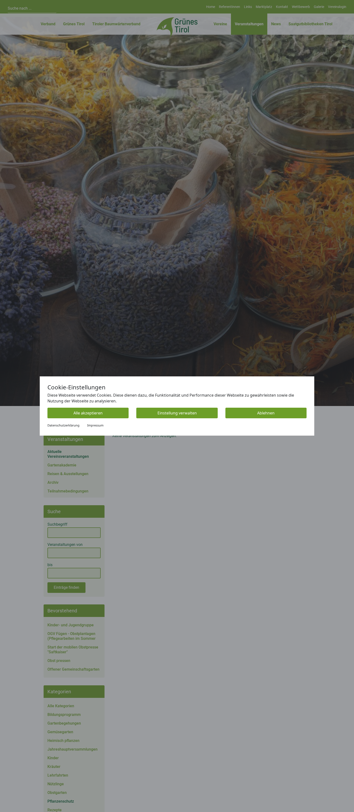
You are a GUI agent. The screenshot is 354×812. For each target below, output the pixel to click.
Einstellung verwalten (177, 413)
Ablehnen (266, 413)
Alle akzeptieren (88, 413)
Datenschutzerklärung (63, 425)
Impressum (95, 425)
